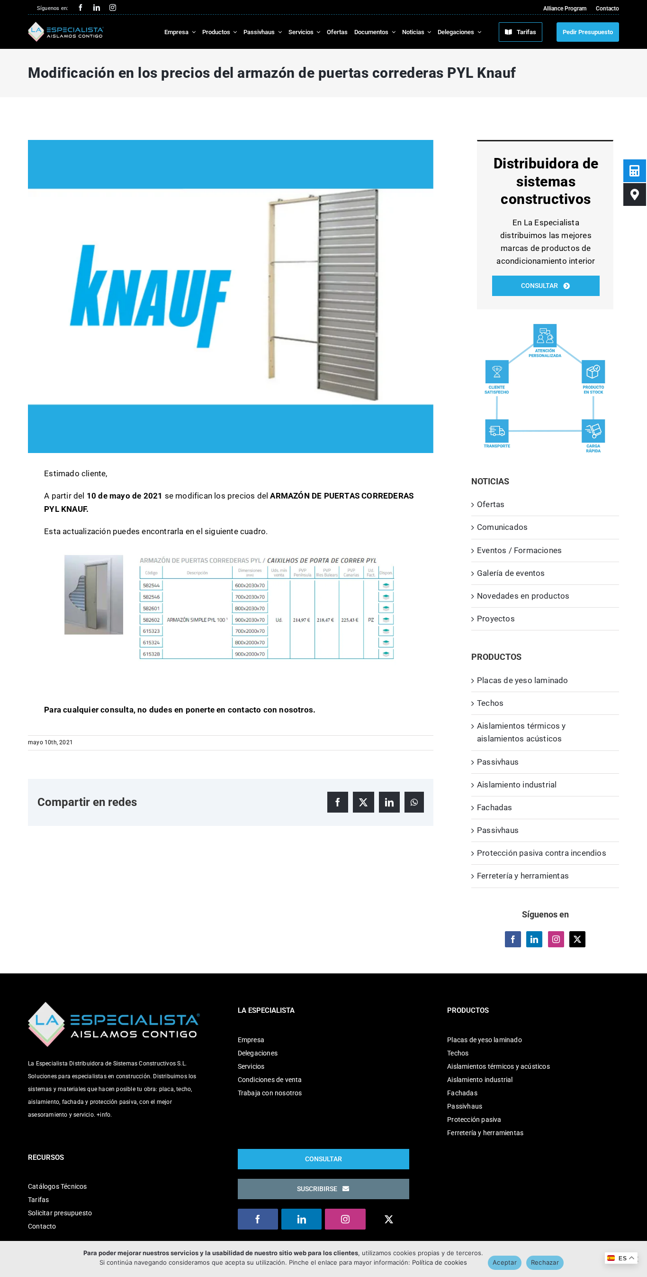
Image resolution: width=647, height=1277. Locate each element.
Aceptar (505, 1262)
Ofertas (490, 504)
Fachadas (494, 807)
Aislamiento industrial (517, 784)
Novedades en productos (523, 596)
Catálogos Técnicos (57, 1186)
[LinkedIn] (534, 939)
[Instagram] (556, 939)
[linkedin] (96, 7)
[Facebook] (513, 939)
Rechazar (545, 1262)
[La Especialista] (66, 25)
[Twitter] (577, 939)
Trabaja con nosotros (270, 1093)
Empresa (251, 1040)
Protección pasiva (474, 1119)
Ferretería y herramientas (523, 875)
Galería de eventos (511, 573)
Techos (490, 703)
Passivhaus (498, 762)
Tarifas (38, 1199)
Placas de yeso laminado (522, 680)
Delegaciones (258, 1053)
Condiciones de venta (270, 1079)
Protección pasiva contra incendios (541, 853)
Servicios (251, 1066)
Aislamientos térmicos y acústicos (498, 1066)
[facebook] (80, 7)
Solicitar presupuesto (60, 1213)
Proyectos (496, 618)
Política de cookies (439, 1262)
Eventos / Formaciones (519, 550)
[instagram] (112, 7)
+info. (104, 1114)
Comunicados (502, 527)
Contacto (42, 1226)
